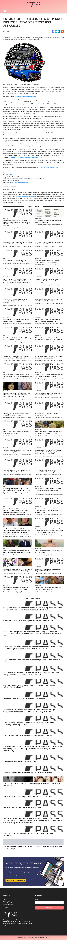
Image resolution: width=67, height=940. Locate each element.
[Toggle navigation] (5, 11)
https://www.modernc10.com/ (27, 97)
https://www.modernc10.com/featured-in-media (27, 157)
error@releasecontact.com (27, 196)
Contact (6, 907)
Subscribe (49, 908)
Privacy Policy (7, 902)
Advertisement (8, 904)
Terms (5, 899)
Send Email (10, 175)
